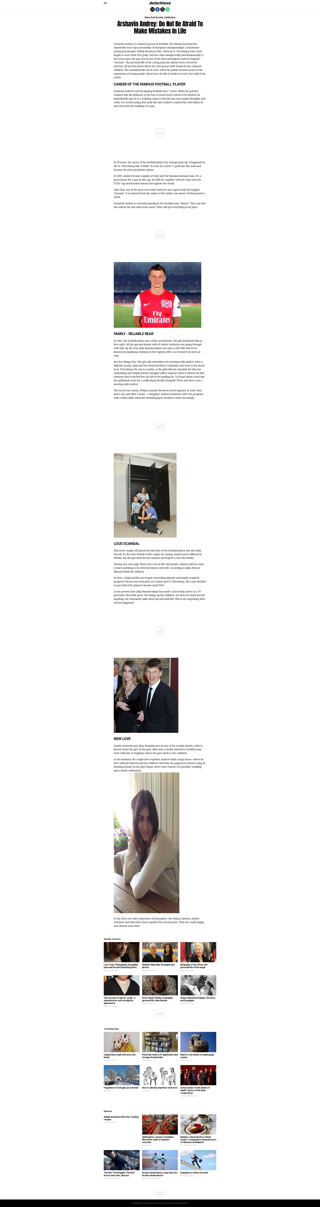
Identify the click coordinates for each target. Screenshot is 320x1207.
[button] (105, 3)
